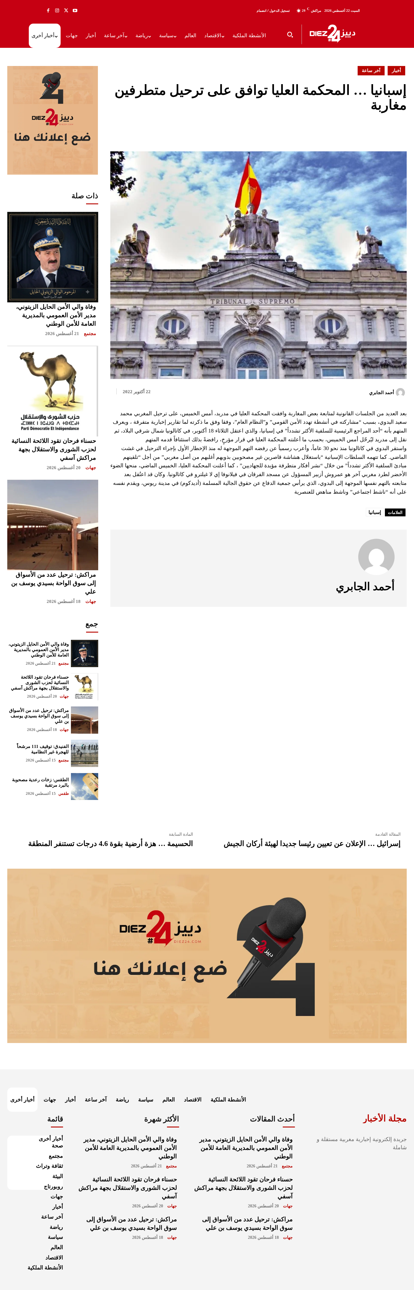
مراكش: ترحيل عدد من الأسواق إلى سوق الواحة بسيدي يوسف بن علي (53, 583)
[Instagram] (57, 11)
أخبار (396, 70)
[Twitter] (66, 11)
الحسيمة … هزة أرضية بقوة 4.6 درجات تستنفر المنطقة (110, 843)
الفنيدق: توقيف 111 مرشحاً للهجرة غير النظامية (43, 749)
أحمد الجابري (381, 392)
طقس (63, 793)
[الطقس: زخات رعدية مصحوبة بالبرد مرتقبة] (84, 786)
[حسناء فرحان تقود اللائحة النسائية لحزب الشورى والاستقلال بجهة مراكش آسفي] (52, 391)
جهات (90, 467)
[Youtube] (75, 11)
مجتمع (90, 333)
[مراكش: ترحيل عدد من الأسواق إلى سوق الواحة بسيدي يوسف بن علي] (52, 525)
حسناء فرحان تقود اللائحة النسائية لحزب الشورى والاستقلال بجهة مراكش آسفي (54, 449)
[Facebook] (48, 11)
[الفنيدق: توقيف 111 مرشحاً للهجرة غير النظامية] (84, 753)
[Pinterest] (387, 131)
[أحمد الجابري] (401, 392)
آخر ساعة (371, 70)
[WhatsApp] (401, 131)
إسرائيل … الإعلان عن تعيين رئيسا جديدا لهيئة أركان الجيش (312, 843)
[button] (290, 34)
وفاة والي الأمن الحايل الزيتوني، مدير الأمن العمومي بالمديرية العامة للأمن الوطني (56, 315)
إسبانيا (375, 512)
